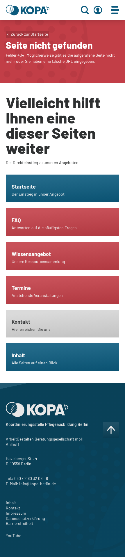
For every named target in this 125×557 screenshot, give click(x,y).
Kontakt (13, 507)
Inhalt (11, 502)
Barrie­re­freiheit (19, 523)
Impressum (16, 513)
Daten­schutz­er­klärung (25, 518)
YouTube (13, 535)
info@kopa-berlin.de (37, 483)
